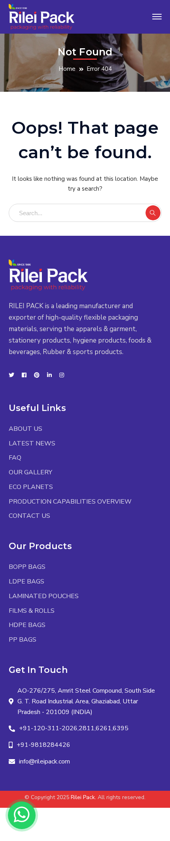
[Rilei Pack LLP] (42, 16)
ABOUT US (25, 428)
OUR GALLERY (30, 472)
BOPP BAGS (27, 567)
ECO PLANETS (31, 487)
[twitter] (11, 375)
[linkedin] (49, 375)
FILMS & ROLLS (32, 610)
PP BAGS (22, 639)
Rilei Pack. (83, 797)
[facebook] (24, 375)
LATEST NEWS (32, 443)
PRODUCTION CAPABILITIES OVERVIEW (70, 501)
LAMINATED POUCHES (44, 596)
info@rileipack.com (44, 761)
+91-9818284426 (43, 745)
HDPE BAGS (27, 625)
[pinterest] (37, 375)
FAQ (15, 457)
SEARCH (153, 212)
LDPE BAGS (26, 581)
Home (67, 69)
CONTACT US (29, 515)
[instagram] (61, 375)
